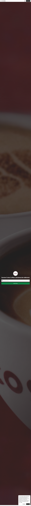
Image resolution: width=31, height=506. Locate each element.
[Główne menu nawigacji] (1, 1)
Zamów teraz (15, 283)
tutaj (21, 502)
